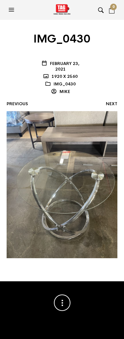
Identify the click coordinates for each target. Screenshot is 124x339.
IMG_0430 (65, 84)
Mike (64, 91)
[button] (12, 10)
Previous (17, 104)
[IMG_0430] (62, 184)
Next (111, 104)
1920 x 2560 (64, 76)
